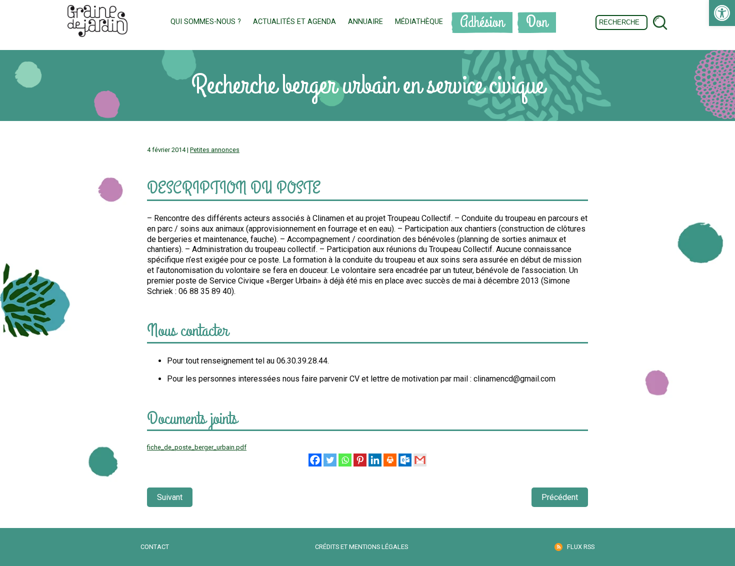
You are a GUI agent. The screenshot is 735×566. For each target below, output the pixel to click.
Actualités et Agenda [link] (294, 22)
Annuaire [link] (365, 22)
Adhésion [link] (482, 22)
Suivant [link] (169, 497)
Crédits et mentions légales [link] (361, 546)
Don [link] (537, 22)
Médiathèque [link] (419, 22)
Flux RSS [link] (580, 546)
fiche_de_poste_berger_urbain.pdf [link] (196, 447)
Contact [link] (154, 546)
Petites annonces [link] (215, 150)
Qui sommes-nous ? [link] (205, 22)
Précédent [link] (560, 497)
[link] (722, 13)
